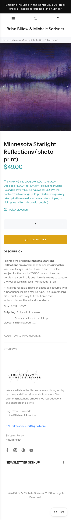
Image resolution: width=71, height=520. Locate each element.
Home (5, 40)
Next (67, 87)
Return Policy (13, 439)
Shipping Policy (15, 435)
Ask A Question (18, 209)
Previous (3, 87)
